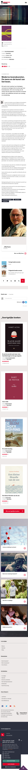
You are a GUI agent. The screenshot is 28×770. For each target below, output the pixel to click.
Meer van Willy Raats (19, 253)
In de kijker (4, 676)
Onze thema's (4, 665)
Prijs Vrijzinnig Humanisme (7, 681)
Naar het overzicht (7, 14)
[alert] (11, 753)
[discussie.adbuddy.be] (14, 299)
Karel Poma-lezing (5, 685)
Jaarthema (4, 696)
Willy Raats (11, 59)
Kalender (3, 648)
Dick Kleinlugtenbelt (9, 51)
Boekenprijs (4, 683)
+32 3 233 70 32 (9, 735)
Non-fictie (8, 53)
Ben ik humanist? (5, 661)
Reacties (6, 46)
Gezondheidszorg (5, 700)
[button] (11, 766)
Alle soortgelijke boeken (12, 511)
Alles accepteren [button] (11, 760)
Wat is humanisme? (5, 663)
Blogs (3, 650)
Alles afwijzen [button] (11, 764)
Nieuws (3, 646)
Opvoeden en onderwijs (6, 698)
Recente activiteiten (6, 679)
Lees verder (10, 749)
